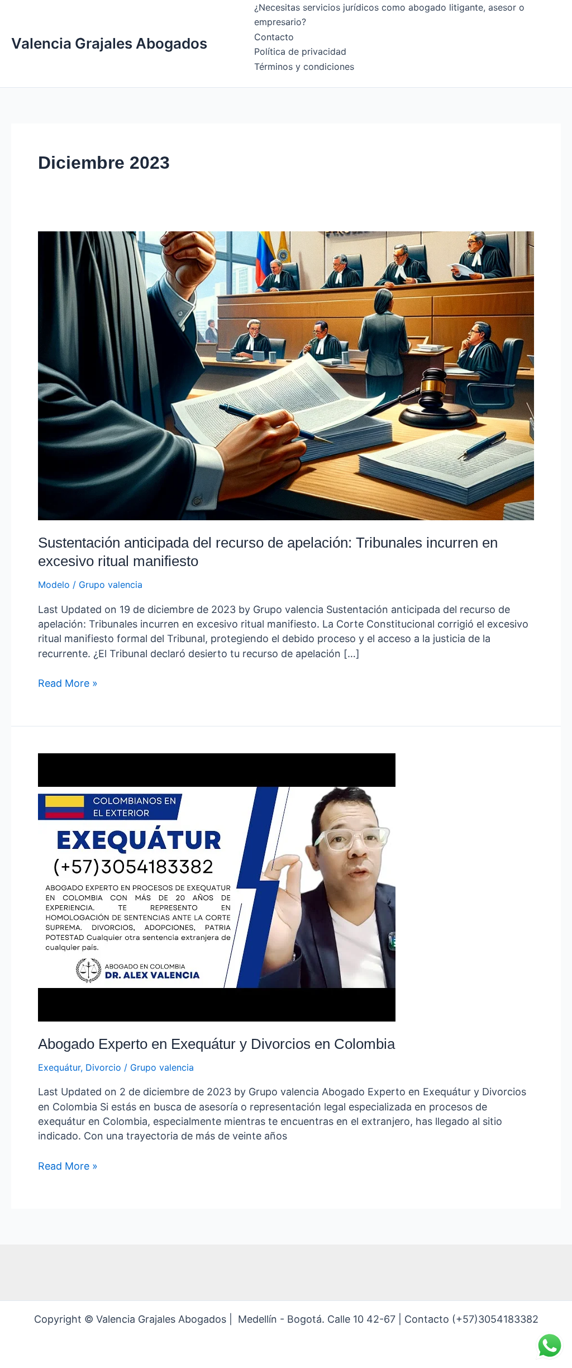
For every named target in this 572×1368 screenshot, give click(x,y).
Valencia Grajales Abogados (109, 43)
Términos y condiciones (304, 66)
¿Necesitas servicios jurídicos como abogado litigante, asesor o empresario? (389, 14)
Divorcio (103, 1067)
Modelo (54, 584)
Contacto (274, 36)
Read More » (68, 682)
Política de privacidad (300, 51)
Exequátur (59, 1067)
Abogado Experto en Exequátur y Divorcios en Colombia (216, 1044)
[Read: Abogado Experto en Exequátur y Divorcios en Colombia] (216, 886)
